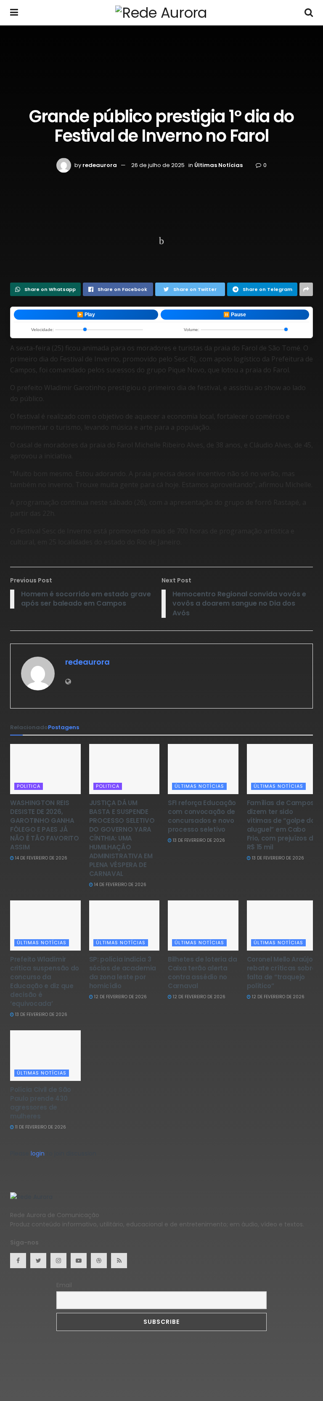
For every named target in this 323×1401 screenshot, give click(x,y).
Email (64, 1285)
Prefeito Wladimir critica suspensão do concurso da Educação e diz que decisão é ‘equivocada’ (44, 981)
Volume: (191, 329)
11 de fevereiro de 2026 (40, 1127)
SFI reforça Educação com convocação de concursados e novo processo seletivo (202, 816)
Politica (28, 786)
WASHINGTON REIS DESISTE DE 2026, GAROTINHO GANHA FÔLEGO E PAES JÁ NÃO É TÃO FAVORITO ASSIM (44, 824)
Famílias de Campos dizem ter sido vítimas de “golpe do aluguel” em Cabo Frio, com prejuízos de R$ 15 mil (282, 824)
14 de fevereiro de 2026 (40, 858)
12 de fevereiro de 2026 (120, 997)
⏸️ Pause (234, 315)
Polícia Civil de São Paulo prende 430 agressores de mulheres (40, 1103)
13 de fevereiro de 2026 (198, 840)
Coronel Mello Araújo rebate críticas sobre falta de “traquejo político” (281, 972)
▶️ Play (86, 315)
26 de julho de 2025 (158, 165)
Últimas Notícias (218, 165)
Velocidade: (42, 329)
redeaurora (99, 165)
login (38, 1153)
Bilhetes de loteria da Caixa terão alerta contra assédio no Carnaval (202, 972)
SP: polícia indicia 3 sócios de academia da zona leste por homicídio (122, 972)
